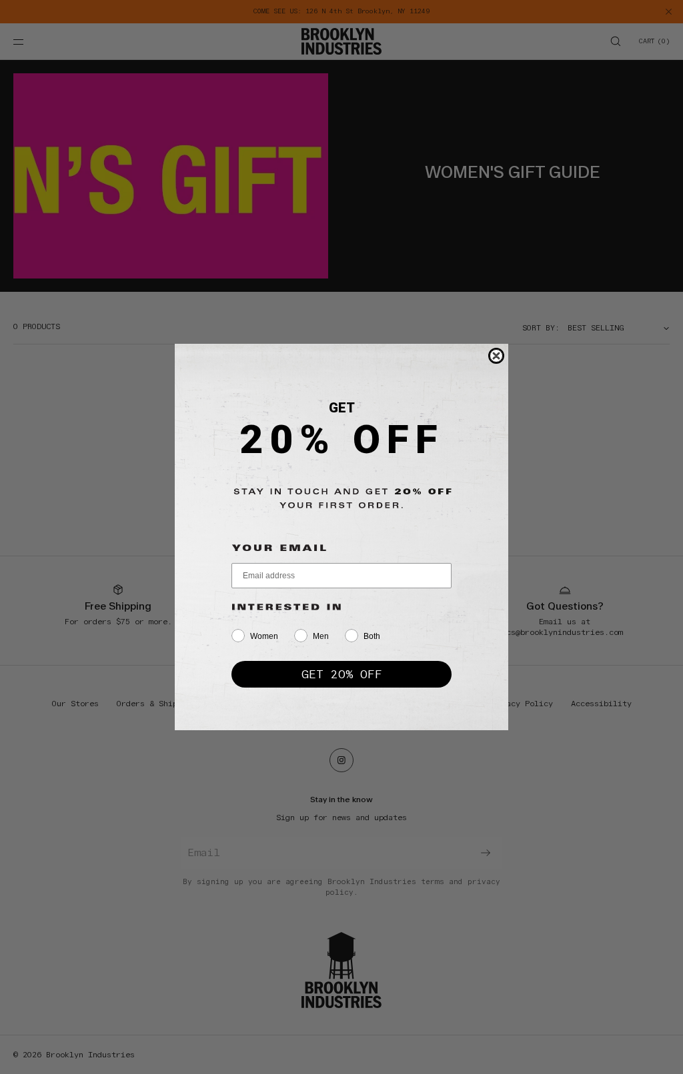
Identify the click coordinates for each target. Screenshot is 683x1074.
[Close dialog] (496, 355)
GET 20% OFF (341, 674)
